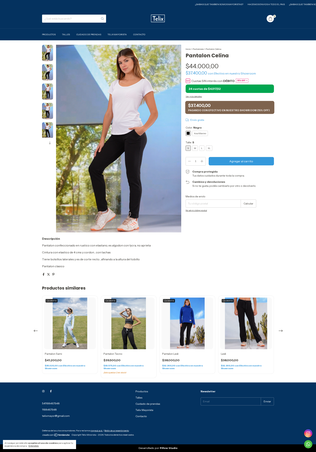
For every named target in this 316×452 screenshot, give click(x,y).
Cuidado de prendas (88, 34)
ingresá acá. (97, 430)
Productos (49, 34)
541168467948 (51, 403)
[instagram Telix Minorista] (43, 391)
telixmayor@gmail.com (56, 415)
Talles (66, 34)
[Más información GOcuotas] (242, 80)
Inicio (188, 49)
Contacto (139, 34)
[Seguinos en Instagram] (308, 433)
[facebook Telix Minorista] (51, 391)
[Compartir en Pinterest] (53, 274)
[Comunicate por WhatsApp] (308, 444)
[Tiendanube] (56, 435)
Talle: (190, 142)
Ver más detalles (194, 96)
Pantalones (198, 49)
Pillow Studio (169, 448)
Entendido (34, 446)
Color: (194, 127)
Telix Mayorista (117, 34)
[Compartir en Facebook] (44, 274)
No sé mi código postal (196, 210)
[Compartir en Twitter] (48, 274)
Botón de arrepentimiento (116, 430)
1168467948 (49, 409)
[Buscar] (102, 19)
